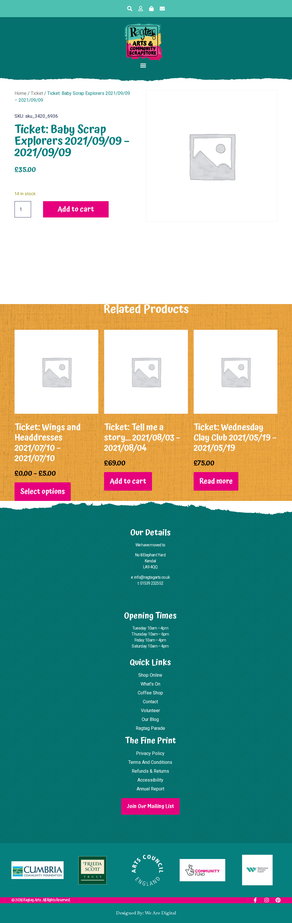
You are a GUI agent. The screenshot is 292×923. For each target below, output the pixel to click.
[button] (143, 65)
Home (21, 93)
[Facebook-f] (255, 900)
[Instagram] (266, 900)
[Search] (129, 8)
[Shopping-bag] (151, 8)
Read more (216, 481)
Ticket (37, 93)
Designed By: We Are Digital (146, 913)
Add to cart (76, 209)
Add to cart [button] (128, 481)
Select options (42, 492)
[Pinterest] (278, 900)
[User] (140, 8)
